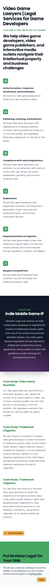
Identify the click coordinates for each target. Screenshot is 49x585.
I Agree (41, 580)
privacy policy (36, 574)
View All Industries (15, 533)
